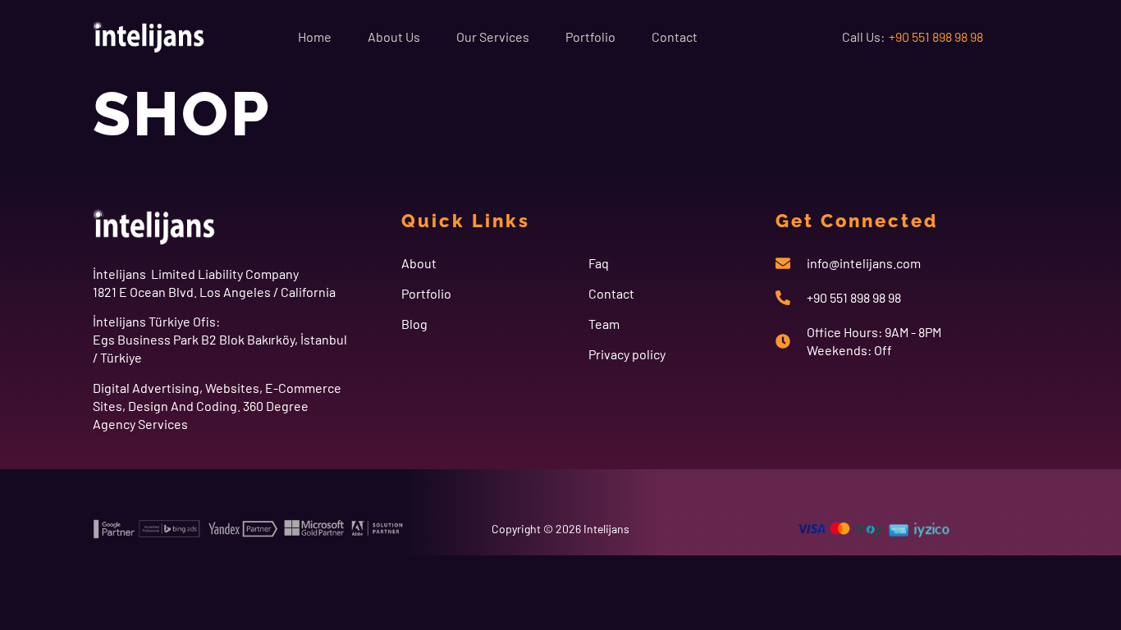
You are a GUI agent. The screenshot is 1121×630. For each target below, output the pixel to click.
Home (315, 36)
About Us (394, 36)
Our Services (492, 36)
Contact (675, 36)
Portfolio (590, 36)
